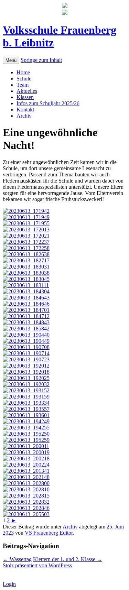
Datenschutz (78, 572)
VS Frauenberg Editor (49, 533)
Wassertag (17, 559)
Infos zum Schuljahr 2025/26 (48, 103)
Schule (24, 78)
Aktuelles (27, 91)
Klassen (25, 97)
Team (23, 85)
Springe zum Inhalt (41, 60)
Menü (11, 60)
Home (23, 72)
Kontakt (25, 109)
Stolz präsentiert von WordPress (37, 565)
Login (9, 584)
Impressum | (51, 572)
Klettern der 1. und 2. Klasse (67, 559)
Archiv (24, 116)
